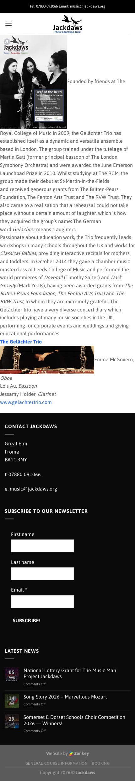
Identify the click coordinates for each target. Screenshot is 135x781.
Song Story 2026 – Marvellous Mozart (65, 696)
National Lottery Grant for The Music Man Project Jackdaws (70, 673)
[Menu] (8, 23)
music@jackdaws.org (33, 488)
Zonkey (81, 753)
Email (19, 589)
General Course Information (56, 763)
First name (23, 534)
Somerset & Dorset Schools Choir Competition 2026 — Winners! (74, 720)
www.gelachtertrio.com (26, 402)
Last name (22, 562)
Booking (101, 763)
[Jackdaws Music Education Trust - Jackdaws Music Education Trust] (67, 24)
